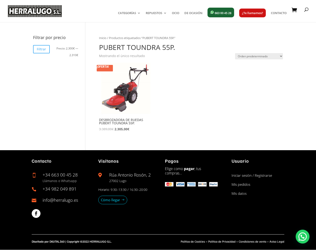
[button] (303, 237)
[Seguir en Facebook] (36, 213)
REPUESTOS (154, 13)
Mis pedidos (241, 184)
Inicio (102, 38)
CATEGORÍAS (127, 13)
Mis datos (239, 193)
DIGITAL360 (57, 241)
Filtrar (41, 49)
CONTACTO (279, 13)
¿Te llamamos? (252, 13)
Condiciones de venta (252, 241)
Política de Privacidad (221, 241)
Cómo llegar (110, 200)
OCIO (175, 13)
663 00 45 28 (222, 13)
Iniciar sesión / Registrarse (252, 175)
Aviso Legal (277, 241)
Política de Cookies (193, 241)
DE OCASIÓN (193, 13)
